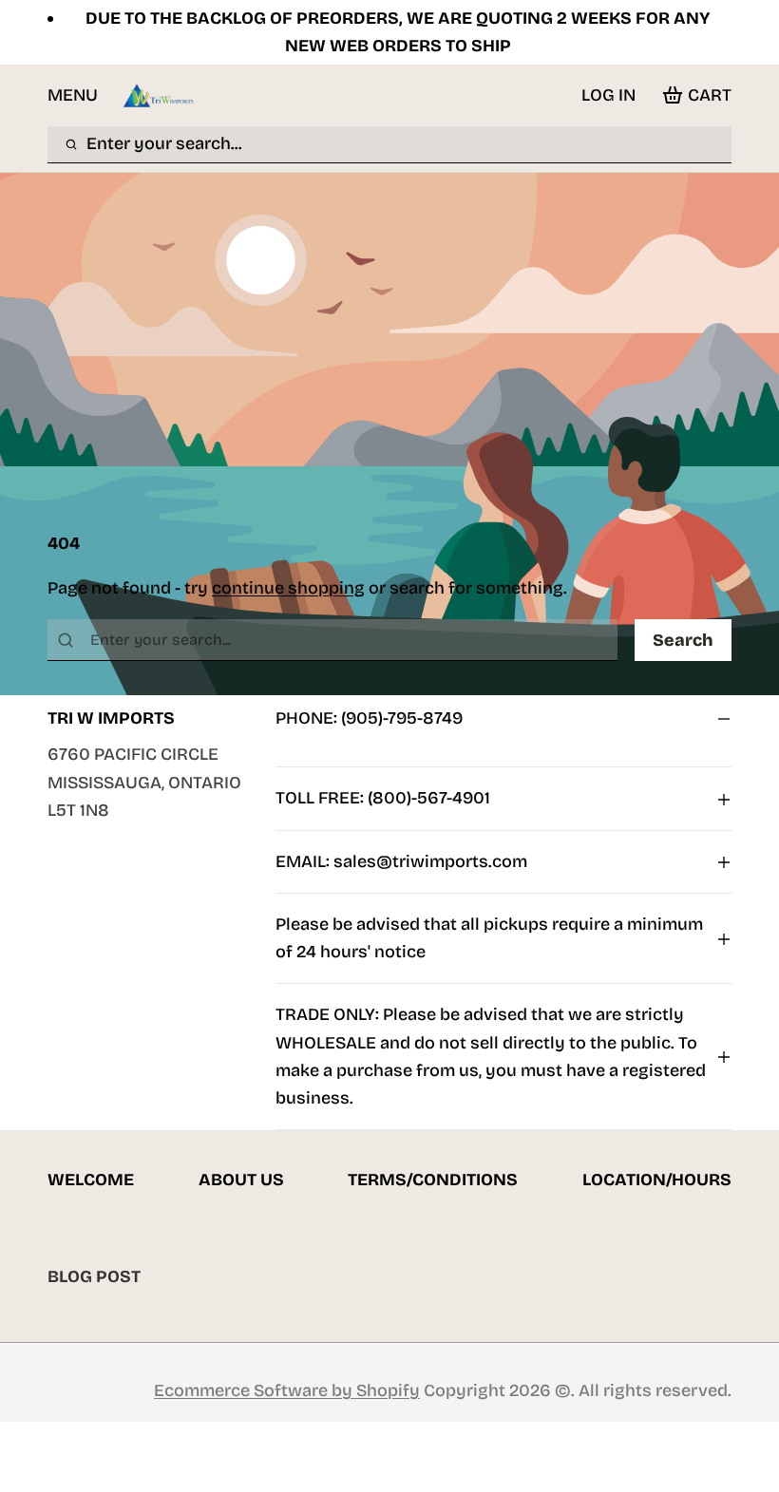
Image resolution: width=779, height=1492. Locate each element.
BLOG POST (94, 1276)
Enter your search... (164, 143)
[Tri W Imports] (159, 95)
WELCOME (91, 1179)
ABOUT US (241, 1179)
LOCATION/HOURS (657, 1179)
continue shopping (288, 587)
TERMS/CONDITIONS (433, 1179)
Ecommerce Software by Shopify (287, 1390)
